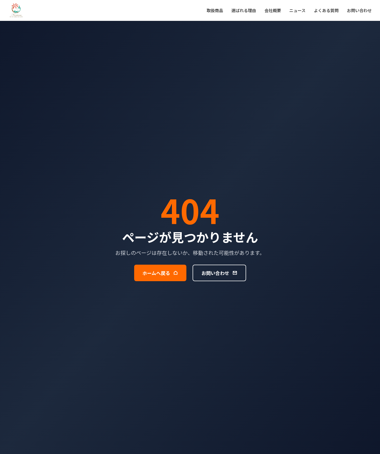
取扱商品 (215, 10)
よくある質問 (326, 10)
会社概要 (272, 10)
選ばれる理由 (243, 10)
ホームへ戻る (156, 273)
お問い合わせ (359, 10)
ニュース (297, 10)
